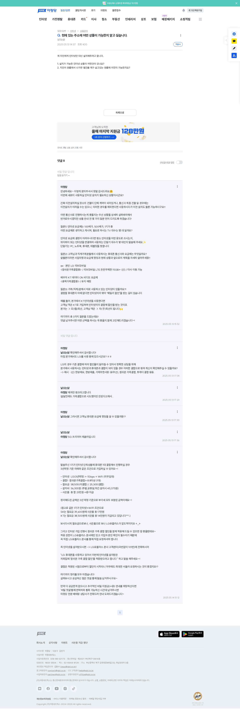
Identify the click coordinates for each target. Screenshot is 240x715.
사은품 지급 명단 (80, 642)
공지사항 (53, 642)
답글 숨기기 (64, 175)
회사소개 (40, 642)
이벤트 (104, 10)
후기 (93, 10)
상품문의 (84, 31)
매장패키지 (168, 19)
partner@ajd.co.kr (56, 674)
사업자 (164, 16)
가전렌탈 (57, 19)
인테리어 (130, 19)
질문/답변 (65, 10)
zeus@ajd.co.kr (68, 666)
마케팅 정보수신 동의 (77, 699)
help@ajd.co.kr (86, 670)
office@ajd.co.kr (87, 674)
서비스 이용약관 (59, 699)
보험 (154, 19)
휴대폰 (72, 19)
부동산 (116, 19)
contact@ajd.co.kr (57, 670)
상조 (143, 19)
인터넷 (43, 19)
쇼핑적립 (185, 19)
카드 (83, 19)
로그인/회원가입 (195, 10)
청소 (104, 19)
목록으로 (120, 112)
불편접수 (116, 10)
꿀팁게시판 (80, 10)
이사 (93, 19)
